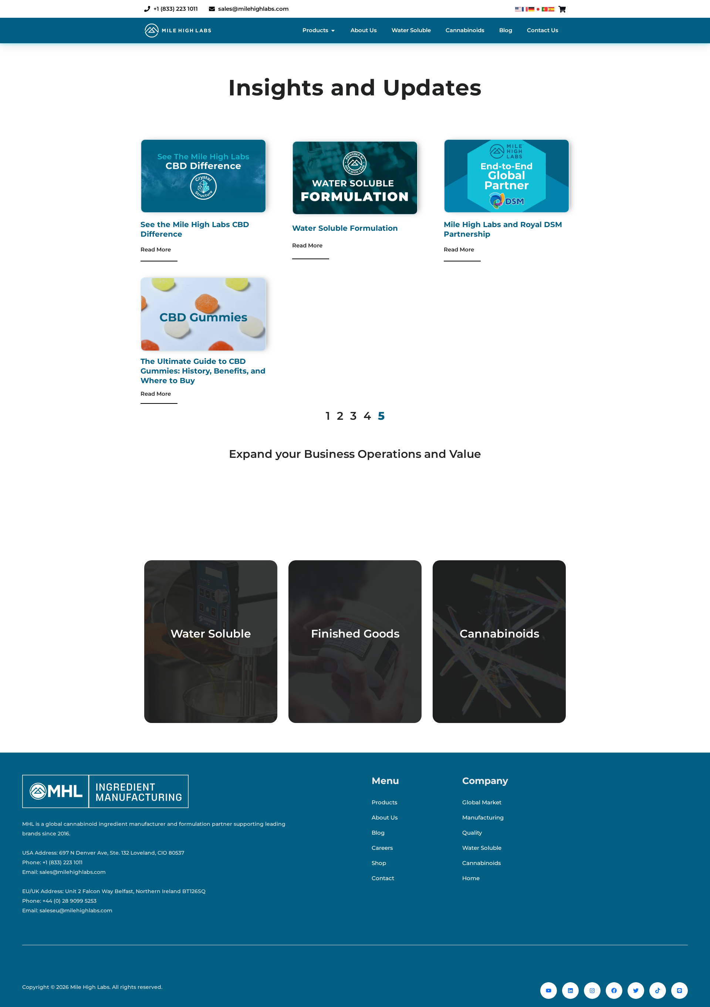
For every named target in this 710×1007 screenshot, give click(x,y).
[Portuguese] (545, 9)
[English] (518, 9)
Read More (156, 249)
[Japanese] (538, 9)
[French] (525, 9)
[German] (531, 9)
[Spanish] (551, 9)
